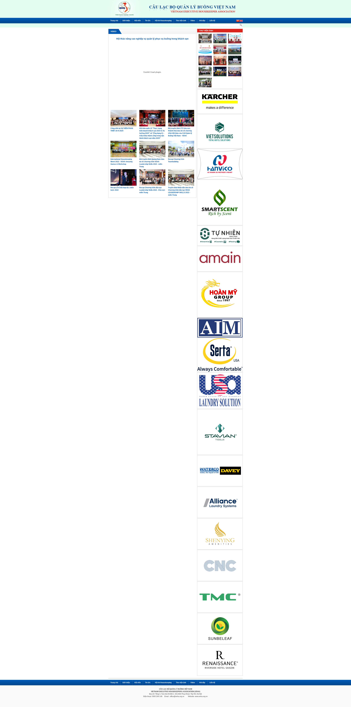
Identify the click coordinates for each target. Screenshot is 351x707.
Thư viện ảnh (181, 21)
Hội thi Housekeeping (163, 21)
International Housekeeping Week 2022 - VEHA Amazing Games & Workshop (121, 161)
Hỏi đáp (202, 21)
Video (192, 21)
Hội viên (137, 21)
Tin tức (148, 21)
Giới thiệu (126, 21)
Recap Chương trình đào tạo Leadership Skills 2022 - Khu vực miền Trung (152, 190)
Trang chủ (114, 21)
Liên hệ (212, 21)
